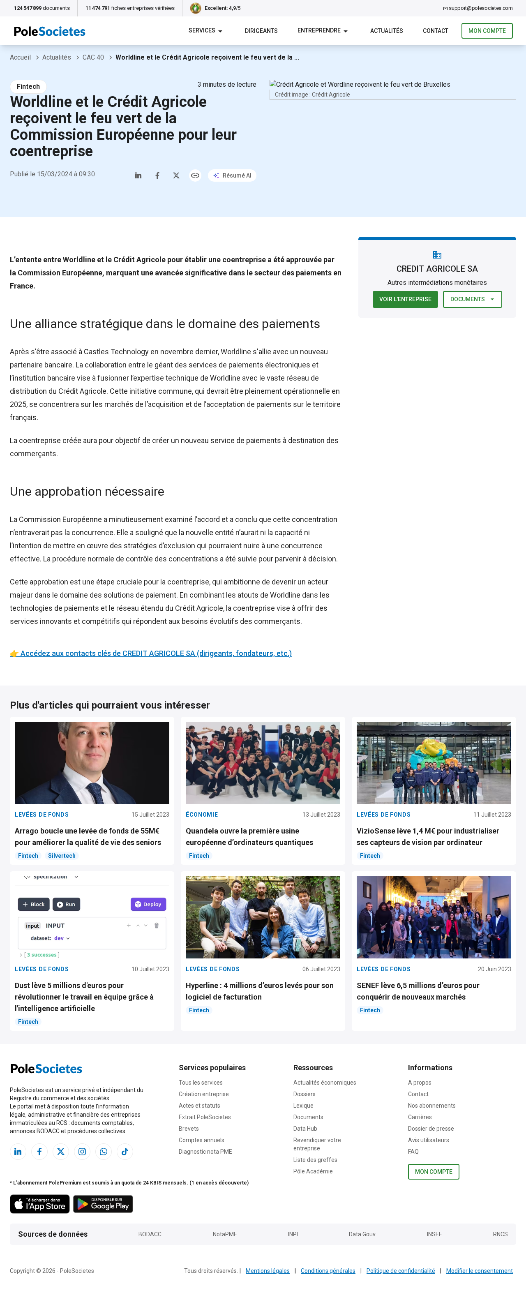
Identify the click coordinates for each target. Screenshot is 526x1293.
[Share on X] (176, 175)
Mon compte (487, 31)
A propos (419, 1082)
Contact (418, 1094)
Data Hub (305, 1128)
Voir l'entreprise (405, 299)
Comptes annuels (201, 1140)
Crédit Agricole (82, 391)
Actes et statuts (199, 1105)
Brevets (189, 1128)
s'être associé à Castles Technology (90, 351)
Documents (467, 299)
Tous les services (201, 1082)
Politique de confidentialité (401, 1271)
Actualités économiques (324, 1082)
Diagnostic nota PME (205, 1151)
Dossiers (304, 1094)
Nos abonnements (432, 1105)
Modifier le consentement (479, 1271)
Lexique (303, 1105)
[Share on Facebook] (157, 175)
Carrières (420, 1117)
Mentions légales (268, 1271)
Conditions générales (328, 1271)
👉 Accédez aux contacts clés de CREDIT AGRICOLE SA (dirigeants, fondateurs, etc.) (151, 653)
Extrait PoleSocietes (205, 1117)
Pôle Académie (313, 1171)
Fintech (28, 86)
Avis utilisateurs (428, 1140)
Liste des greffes (315, 1160)
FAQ (413, 1151)
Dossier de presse (431, 1128)
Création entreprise (204, 1094)
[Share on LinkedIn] (138, 175)
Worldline (225, 378)
